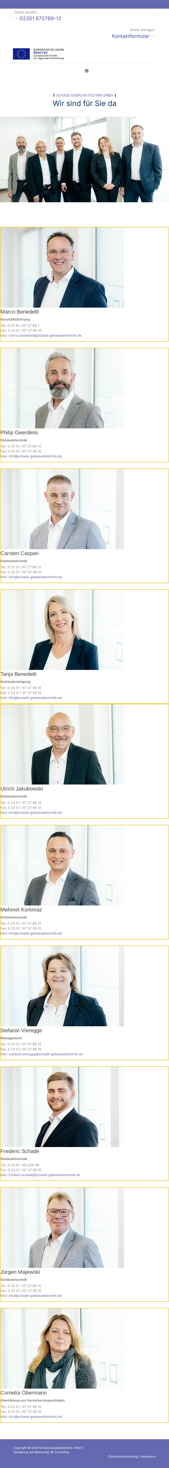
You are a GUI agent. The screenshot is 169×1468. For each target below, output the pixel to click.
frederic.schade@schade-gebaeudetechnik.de (44, 1175)
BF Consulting (59, 1452)
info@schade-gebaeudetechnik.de (35, 456)
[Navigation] (86, 70)
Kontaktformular (130, 36)
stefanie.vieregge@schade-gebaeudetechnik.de (46, 1054)
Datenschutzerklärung (123, 1456)
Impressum (148, 1456)
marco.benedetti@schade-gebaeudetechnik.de (45, 335)
